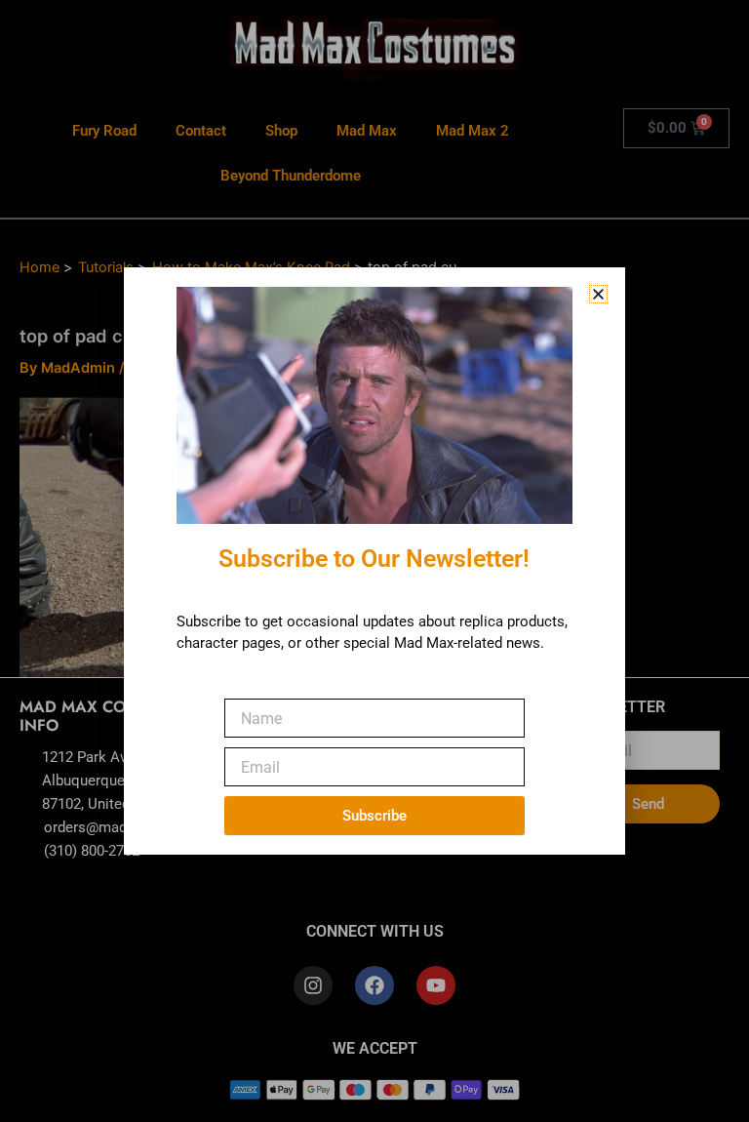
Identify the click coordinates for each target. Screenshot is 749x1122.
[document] (374, 561)
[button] (598, 294)
